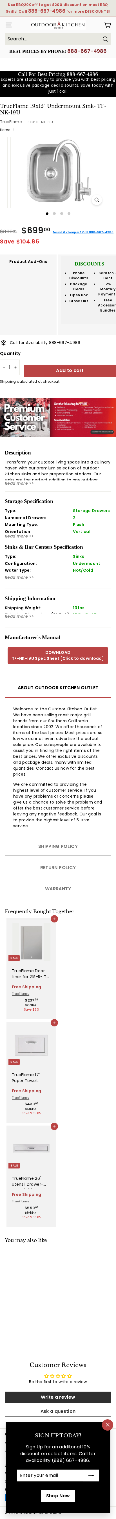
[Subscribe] (91, 1475)
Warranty (58, 888)
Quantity (10, 353)
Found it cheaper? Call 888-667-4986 (83, 232)
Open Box (79, 295)
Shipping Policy (58, 846)
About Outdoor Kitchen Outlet (58, 687)
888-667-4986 (87, 51)
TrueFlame (11, 122)
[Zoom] (97, 200)
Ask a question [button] (58, 1411)
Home (5, 130)
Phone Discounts (78, 275)
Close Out (78, 301)
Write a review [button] (58, 1397)
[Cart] (107, 25)
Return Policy (58, 867)
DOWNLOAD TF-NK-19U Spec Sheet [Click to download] (58, 655)
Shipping (8, 381)
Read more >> (19, 483)
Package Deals (78, 286)
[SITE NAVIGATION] (7, 25)
